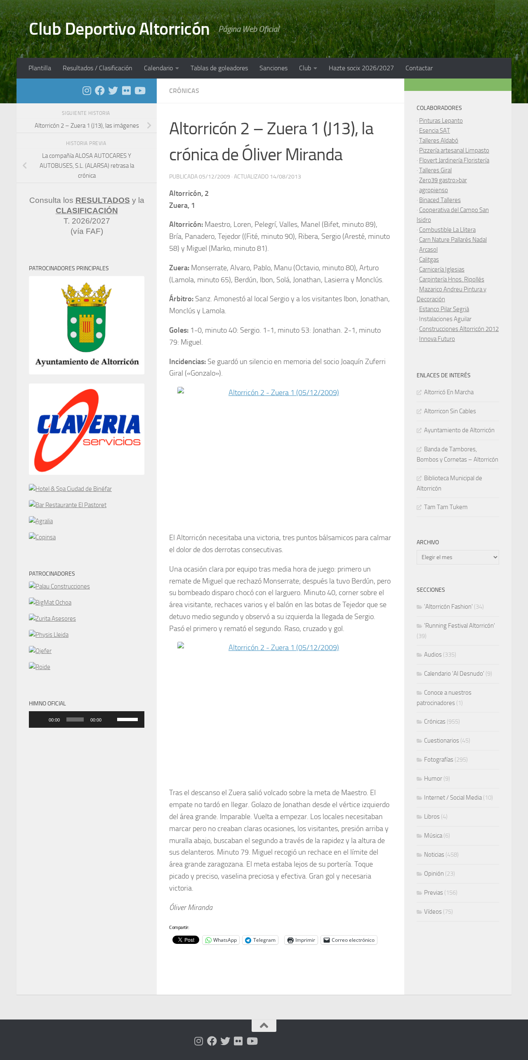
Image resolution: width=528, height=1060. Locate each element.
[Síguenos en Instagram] (87, 90)
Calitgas (429, 259)
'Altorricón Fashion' (448, 606)
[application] (86, 719)
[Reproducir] (39, 719)
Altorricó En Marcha (449, 392)
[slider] (128, 718)
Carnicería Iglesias (441, 269)
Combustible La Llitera (447, 229)
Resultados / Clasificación (97, 68)
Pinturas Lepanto (441, 120)
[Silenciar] (110, 719)
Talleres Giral (435, 170)
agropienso (433, 190)
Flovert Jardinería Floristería (454, 160)
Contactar (419, 68)
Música (433, 835)
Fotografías (438, 759)
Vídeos (433, 911)
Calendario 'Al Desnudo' (454, 673)
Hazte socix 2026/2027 (361, 68)
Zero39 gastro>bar (443, 180)
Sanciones (273, 68)
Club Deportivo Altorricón (119, 29)
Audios (433, 654)
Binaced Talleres (440, 200)
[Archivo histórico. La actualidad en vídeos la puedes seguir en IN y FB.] (139, 90)
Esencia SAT (434, 130)
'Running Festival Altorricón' (459, 625)
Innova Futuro (437, 339)
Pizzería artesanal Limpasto (454, 150)
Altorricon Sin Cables (450, 411)
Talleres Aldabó (438, 140)
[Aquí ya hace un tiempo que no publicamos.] (113, 90)
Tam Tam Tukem (446, 507)
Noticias (434, 854)
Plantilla (39, 68)
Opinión (434, 873)
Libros (432, 816)
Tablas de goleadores (219, 68)
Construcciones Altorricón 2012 (459, 329)
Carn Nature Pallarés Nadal (453, 239)
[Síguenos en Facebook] (100, 90)
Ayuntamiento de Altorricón (459, 430)
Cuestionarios (441, 740)
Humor (433, 778)
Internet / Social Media (453, 797)
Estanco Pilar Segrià (444, 309)
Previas (433, 892)
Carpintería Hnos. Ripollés (451, 279)
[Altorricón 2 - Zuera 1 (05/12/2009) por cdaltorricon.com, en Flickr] (280, 455)
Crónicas (184, 91)
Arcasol (428, 249)
